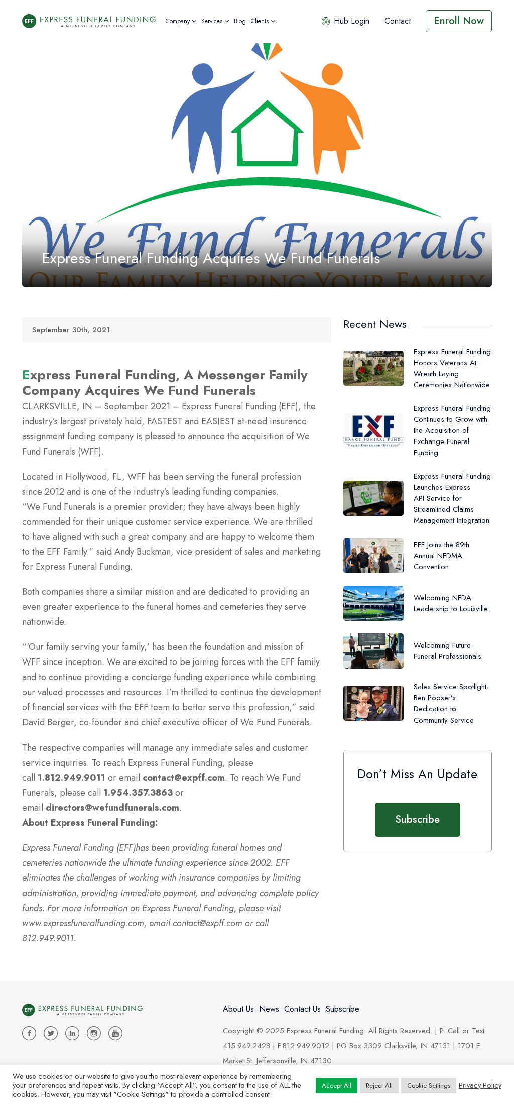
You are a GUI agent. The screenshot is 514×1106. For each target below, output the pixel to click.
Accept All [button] (336, 1085)
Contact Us (302, 1009)
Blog (240, 21)
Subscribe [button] (417, 819)
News (269, 1009)
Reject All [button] (379, 1085)
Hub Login (351, 21)
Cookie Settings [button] (428, 1085)
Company (178, 21)
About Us (238, 1009)
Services (211, 21)
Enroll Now (459, 21)
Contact (397, 21)
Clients (260, 21)
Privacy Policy (480, 1085)
